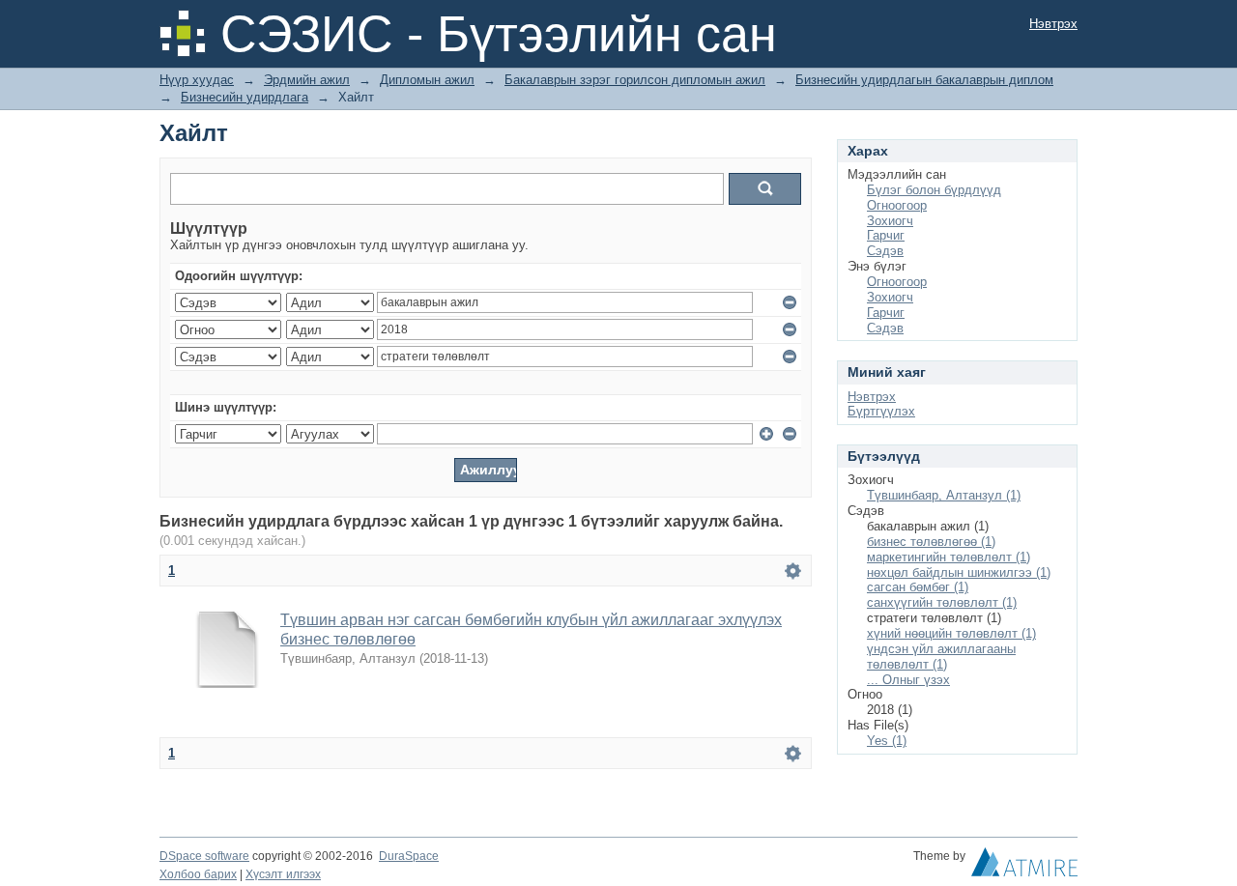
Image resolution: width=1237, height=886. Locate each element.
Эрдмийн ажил (307, 79)
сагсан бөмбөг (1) (917, 587)
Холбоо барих (198, 874)
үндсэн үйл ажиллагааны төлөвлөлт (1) (941, 657)
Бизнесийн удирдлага (244, 97)
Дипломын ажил (427, 79)
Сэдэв (885, 250)
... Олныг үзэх (908, 679)
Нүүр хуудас (196, 79)
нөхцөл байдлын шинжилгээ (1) (958, 572)
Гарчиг (886, 235)
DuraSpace (409, 856)
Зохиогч (890, 221)
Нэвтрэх (1053, 23)
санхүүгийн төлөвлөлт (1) (942, 602)
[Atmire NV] (1024, 866)
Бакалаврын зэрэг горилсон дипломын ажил (634, 79)
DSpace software (204, 856)
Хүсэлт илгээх (283, 874)
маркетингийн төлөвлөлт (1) (948, 557)
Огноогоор (897, 205)
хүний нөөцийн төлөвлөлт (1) (951, 633)
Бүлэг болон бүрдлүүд (934, 190)
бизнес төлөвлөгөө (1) (931, 541)
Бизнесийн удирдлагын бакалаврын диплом (924, 79)
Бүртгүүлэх (881, 411)
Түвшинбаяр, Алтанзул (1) (944, 495)
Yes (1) (886, 740)
